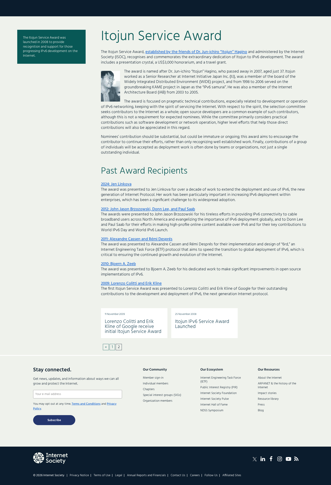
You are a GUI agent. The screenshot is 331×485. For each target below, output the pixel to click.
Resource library (268, 398)
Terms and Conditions (86, 403)
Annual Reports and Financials (146, 475)
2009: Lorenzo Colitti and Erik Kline (131, 283)
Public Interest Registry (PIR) (219, 387)
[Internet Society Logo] (50, 458)
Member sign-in (153, 377)
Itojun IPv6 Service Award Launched (202, 324)
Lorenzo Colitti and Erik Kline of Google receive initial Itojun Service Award (133, 327)
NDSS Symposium (211, 410)
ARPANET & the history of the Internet (277, 385)
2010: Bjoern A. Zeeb (118, 264)
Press (261, 404)
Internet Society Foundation (218, 393)
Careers (195, 475)
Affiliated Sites (231, 475)
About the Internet (270, 377)
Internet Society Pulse (214, 398)
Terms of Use (102, 475)
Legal (118, 475)
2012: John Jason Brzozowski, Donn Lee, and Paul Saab (148, 209)
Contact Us (178, 475)
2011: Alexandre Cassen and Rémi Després (136, 239)
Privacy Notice (79, 475)
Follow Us (211, 475)
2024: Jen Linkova (116, 184)
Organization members (157, 400)
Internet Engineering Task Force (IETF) (220, 379)
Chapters (149, 389)
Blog (261, 410)
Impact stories (267, 393)
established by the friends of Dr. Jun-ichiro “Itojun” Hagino (196, 52)
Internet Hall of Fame (214, 404)
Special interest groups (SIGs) (162, 395)
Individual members (155, 383)
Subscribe (54, 420)
